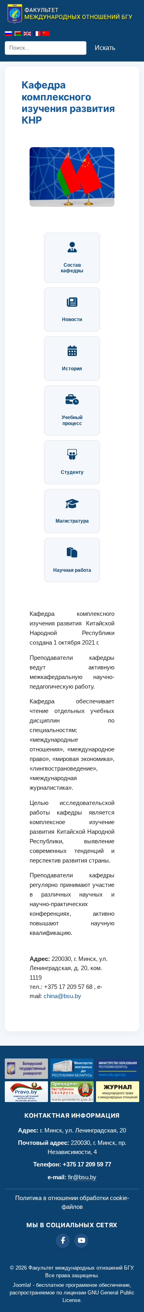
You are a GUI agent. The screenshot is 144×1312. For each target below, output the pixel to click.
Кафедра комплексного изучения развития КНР (68, 102)
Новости (72, 319)
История (72, 368)
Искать (105, 47)
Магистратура (72, 521)
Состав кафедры (72, 268)
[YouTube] (81, 1241)
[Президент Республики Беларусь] (72, 1091)
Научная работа (72, 570)
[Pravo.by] (26, 1091)
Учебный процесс (72, 420)
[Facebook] (63, 1241)
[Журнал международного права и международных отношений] (117, 1091)
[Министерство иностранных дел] (72, 1068)
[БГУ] (26, 1068)
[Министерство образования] (117, 1068)
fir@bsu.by (82, 1177)
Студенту (72, 472)
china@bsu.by (62, 995)
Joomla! (22, 1285)
